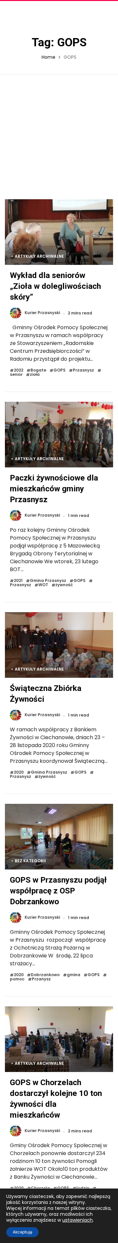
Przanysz (41, 979)
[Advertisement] (59, 137)
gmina (73, 975)
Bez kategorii (30, 861)
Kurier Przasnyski (42, 313)
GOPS (59, 370)
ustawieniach (77, 1220)
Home (48, 57)
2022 (18, 370)
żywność (64, 585)
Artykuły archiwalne (39, 256)
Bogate (38, 370)
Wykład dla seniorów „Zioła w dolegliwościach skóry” (55, 286)
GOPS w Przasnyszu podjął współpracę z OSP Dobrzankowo (58, 890)
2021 (18, 581)
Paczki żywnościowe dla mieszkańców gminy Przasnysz (54, 488)
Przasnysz (83, 370)
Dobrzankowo (45, 975)
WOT (43, 585)
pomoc (17, 979)
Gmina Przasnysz (48, 581)
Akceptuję (22, 1232)
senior (16, 375)
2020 (19, 772)
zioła (35, 375)
